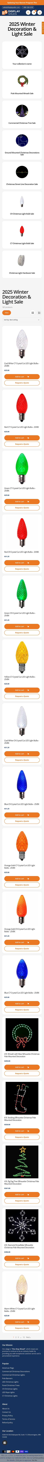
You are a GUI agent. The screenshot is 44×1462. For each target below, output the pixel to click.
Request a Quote (22, 383)
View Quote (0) (43, 28)
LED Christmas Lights (10, 1382)
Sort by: (6, 320)
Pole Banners (7, 1378)
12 (24, 1337)
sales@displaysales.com (11, 7)
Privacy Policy (7, 1415)
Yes (33, 1460)
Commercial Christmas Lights (13, 1375)
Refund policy (7, 1422)
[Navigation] (39, 12)
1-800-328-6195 (28, 7)
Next (28, 1337)
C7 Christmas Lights (9, 1396)
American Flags (8, 1368)
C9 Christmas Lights (9, 1389)
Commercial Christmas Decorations (16, 1371)
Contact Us (6, 1412)
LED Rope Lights (8, 1392)
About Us (5, 1409)
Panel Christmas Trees (11, 1385)
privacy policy (38, 1458)
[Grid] (32, 312)
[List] (39, 312)
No (36, 1460)
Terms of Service (8, 1419)
